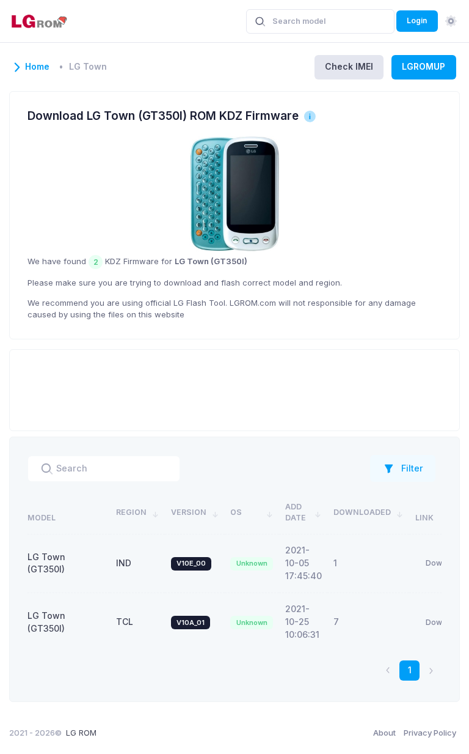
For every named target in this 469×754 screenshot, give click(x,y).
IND (123, 563)
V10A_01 (190, 622)
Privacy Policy (430, 732)
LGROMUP (423, 66)
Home (37, 67)
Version (188, 512)
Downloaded (362, 512)
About (384, 732)
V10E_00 (191, 563)
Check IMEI (349, 66)
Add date (295, 512)
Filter (412, 468)
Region (131, 512)
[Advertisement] (234, 388)
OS (236, 512)
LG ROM (81, 732)
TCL (124, 621)
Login (417, 20)
